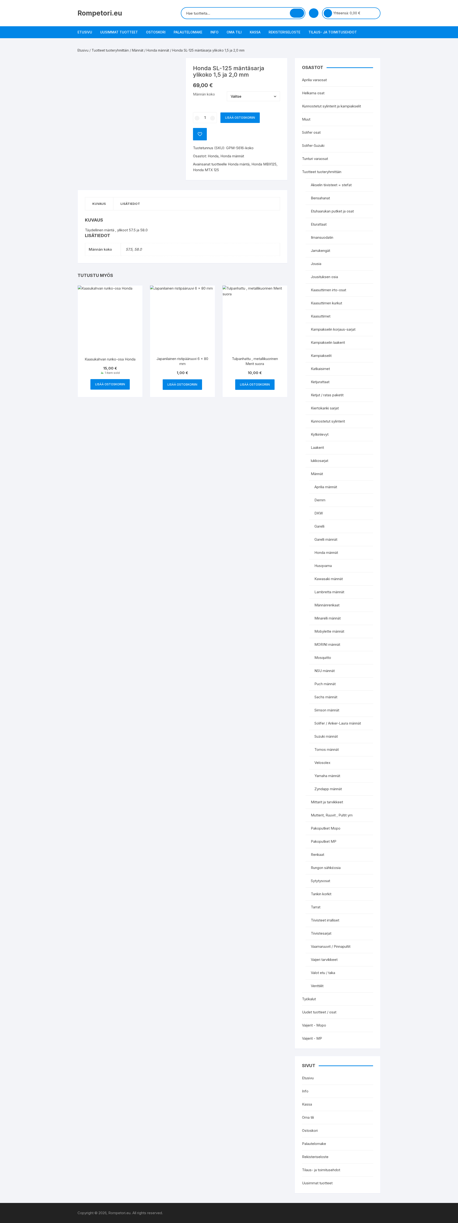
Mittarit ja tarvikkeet (327, 802)
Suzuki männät (326, 736)
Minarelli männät (327, 618)
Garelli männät (325, 539)
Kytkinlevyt (319, 434)
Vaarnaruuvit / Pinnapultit (330, 946)
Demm (319, 500)
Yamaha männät (327, 775)
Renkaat (317, 854)
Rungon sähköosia (326, 867)
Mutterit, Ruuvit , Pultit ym (332, 815)
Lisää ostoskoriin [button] (110, 384)
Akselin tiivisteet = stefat (331, 185)
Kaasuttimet (320, 316)
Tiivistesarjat (321, 933)
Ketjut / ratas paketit (327, 395)
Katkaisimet (320, 368)
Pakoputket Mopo (325, 828)
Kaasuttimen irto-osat (328, 290)
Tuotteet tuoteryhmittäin (110, 50)
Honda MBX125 (263, 164)
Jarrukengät (320, 250)
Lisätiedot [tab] (130, 204)
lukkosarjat (319, 460)
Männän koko (204, 94)
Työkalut (309, 999)
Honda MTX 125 (206, 170)
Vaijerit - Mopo (314, 1025)
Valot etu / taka (323, 972)
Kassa (255, 32)
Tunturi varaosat (315, 158)
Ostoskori (156, 32)
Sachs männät (325, 697)
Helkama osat (313, 93)
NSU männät (324, 670)
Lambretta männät (329, 592)
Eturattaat (319, 224)
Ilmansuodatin (322, 237)
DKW (318, 513)
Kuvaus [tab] (99, 204)
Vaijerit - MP (312, 1038)
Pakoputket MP (323, 841)
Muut (306, 119)
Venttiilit (317, 986)
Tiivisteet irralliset (325, 920)
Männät (137, 50)
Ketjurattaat (320, 382)
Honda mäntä (239, 164)
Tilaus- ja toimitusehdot (332, 32)
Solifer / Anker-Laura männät (337, 723)
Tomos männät (326, 749)
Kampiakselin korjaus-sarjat (333, 329)
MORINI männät (327, 644)
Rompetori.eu (100, 13)
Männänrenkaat (326, 605)
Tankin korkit (321, 894)
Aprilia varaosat (314, 80)
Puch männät (325, 684)
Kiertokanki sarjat (325, 408)
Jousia (316, 263)
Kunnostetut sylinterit (328, 421)
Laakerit (317, 447)
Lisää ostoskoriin (240, 117)
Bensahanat (320, 198)
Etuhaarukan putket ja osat (332, 211)
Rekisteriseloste (284, 32)
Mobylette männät (329, 631)
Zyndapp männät (328, 789)
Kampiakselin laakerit (328, 342)
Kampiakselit (321, 355)
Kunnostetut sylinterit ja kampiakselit (331, 106)
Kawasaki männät (328, 579)
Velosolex (322, 762)
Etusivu (85, 32)
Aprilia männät (325, 487)
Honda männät (157, 50)
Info (214, 32)
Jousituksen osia (324, 277)
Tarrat (315, 907)
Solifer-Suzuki (313, 145)
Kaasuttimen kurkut (326, 303)
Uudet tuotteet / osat (319, 1012)
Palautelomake (188, 32)
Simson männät (326, 710)
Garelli (319, 526)
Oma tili (234, 32)
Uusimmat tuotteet (119, 32)
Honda (213, 156)
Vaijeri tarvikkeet (324, 959)
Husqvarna (323, 565)
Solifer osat (311, 132)
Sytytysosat (320, 881)
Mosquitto (322, 657)
